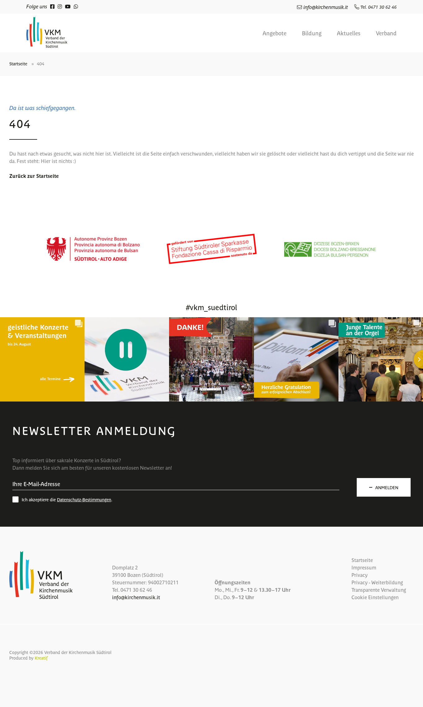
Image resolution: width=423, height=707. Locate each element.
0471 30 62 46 (136, 589)
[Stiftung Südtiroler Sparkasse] (211, 249)
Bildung (311, 33)
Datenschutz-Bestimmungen (84, 499)
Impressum (363, 567)
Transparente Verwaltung (378, 589)
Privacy (359, 575)
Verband (386, 33)
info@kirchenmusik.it (325, 7)
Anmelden (386, 487)
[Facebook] (52, 6)
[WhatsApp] (76, 6)
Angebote (274, 33)
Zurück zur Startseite (34, 176)
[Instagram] (60, 6)
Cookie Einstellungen (375, 597)
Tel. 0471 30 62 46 (378, 7)
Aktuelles (348, 33)
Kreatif (41, 658)
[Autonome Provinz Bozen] (93, 249)
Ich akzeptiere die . (67, 499)
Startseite (18, 63)
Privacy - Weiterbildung (377, 582)
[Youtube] (68, 6)
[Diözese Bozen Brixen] (330, 248)
